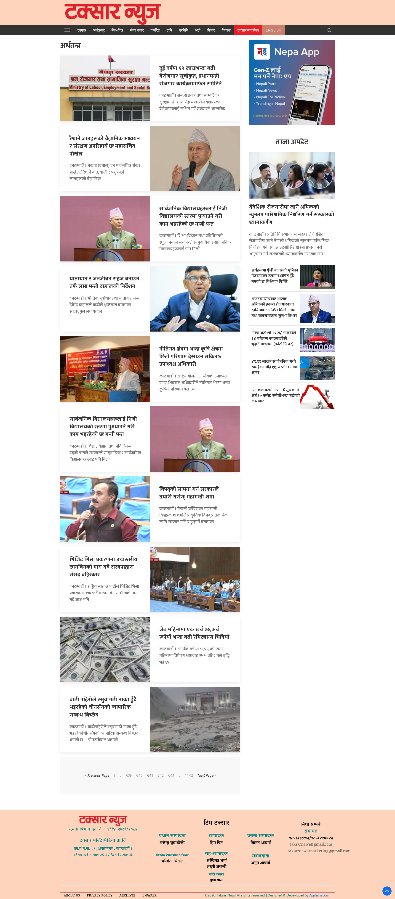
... (180, 775)
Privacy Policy (99, 896)
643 (171, 775)
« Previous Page (97, 775)
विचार (211, 30)
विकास (226, 30)
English (273, 30)
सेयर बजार (137, 30)
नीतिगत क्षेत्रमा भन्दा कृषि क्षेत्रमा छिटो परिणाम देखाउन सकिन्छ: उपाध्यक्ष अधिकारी (191, 356)
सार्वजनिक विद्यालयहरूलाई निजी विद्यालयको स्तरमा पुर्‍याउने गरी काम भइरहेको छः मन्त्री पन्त (193, 216)
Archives (127, 896)
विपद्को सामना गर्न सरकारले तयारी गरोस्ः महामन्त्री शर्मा (189, 493)
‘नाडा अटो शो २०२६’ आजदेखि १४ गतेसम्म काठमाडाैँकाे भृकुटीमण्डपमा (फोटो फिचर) (273, 338)
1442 (189, 775)
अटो (197, 30)
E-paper (149, 896)
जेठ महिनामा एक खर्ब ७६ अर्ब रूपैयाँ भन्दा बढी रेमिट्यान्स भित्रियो (194, 633)
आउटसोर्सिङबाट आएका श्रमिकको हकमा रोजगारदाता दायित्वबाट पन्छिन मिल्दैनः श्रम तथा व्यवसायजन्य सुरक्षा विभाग (274, 307)
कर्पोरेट (155, 30)
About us (72, 896)
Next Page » (207, 775)
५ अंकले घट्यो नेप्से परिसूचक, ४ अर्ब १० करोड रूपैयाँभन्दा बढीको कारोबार (275, 395)
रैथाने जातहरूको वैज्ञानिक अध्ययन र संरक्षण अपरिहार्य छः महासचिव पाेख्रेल (104, 146)
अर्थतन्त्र (99, 30)
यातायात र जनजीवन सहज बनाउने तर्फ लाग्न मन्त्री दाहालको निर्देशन (104, 282)
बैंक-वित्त (117, 30)
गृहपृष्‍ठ (81, 30)
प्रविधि (183, 30)
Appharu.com (319, 895)
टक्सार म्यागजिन (248, 30)
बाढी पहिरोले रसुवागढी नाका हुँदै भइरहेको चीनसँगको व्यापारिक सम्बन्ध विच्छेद (102, 707)
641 (150, 775)
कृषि (169, 30)
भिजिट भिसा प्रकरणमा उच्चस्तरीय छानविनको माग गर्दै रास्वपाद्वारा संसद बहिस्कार (103, 567)
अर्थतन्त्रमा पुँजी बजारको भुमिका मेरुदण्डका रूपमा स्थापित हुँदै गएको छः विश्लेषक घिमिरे (274, 276)
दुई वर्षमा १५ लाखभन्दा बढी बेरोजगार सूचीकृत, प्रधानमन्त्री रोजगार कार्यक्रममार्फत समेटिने (190, 76)
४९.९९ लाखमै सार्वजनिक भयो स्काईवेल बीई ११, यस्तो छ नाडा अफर (274, 367)
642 (160, 775)
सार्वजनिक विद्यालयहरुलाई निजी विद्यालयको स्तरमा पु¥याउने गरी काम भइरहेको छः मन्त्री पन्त (103, 426)
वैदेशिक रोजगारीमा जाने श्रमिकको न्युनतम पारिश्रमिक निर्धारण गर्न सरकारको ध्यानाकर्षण (291, 215)
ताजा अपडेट (292, 142)
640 (139, 775)
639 (129, 775)
